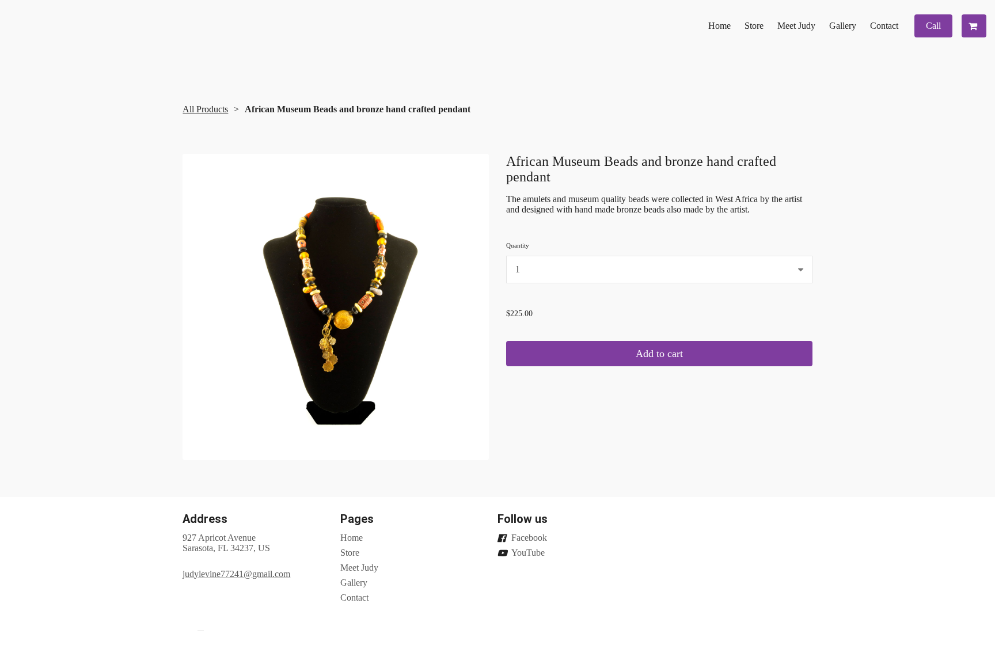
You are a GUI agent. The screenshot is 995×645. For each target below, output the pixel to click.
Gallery (842, 26)
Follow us (523, 519)
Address (205, 519)
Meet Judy (796, 26)
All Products (205, 109)
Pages (357, 519)
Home (719, 26)
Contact (884, 26)
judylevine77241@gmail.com (236, 574)
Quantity (517, 245)
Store (754, 26)
